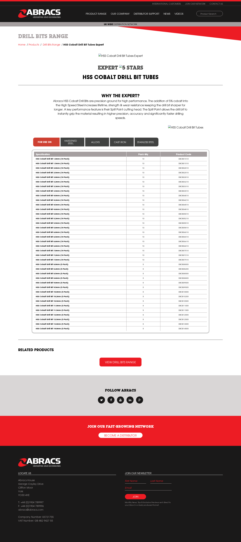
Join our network (195, 3)
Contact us (216, 3)
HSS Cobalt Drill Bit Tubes (79, 44)
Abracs (39, 462)
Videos (178, 13)
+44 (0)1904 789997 (32, 502)
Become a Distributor (120, 435)
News (167, 13)
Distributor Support (146, 13)
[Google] (139, 400)
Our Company (120, 13)
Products (34, 44)
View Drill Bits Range (120, 362)
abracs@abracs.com (30, 509)
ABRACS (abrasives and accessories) (39, 13)
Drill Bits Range (43, 36)
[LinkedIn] (130, 400)
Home (21, 44)
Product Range (96, 13)
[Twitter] (101, 400)
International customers (166, 3)
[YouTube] (120, 400)
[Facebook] (111, 400)
